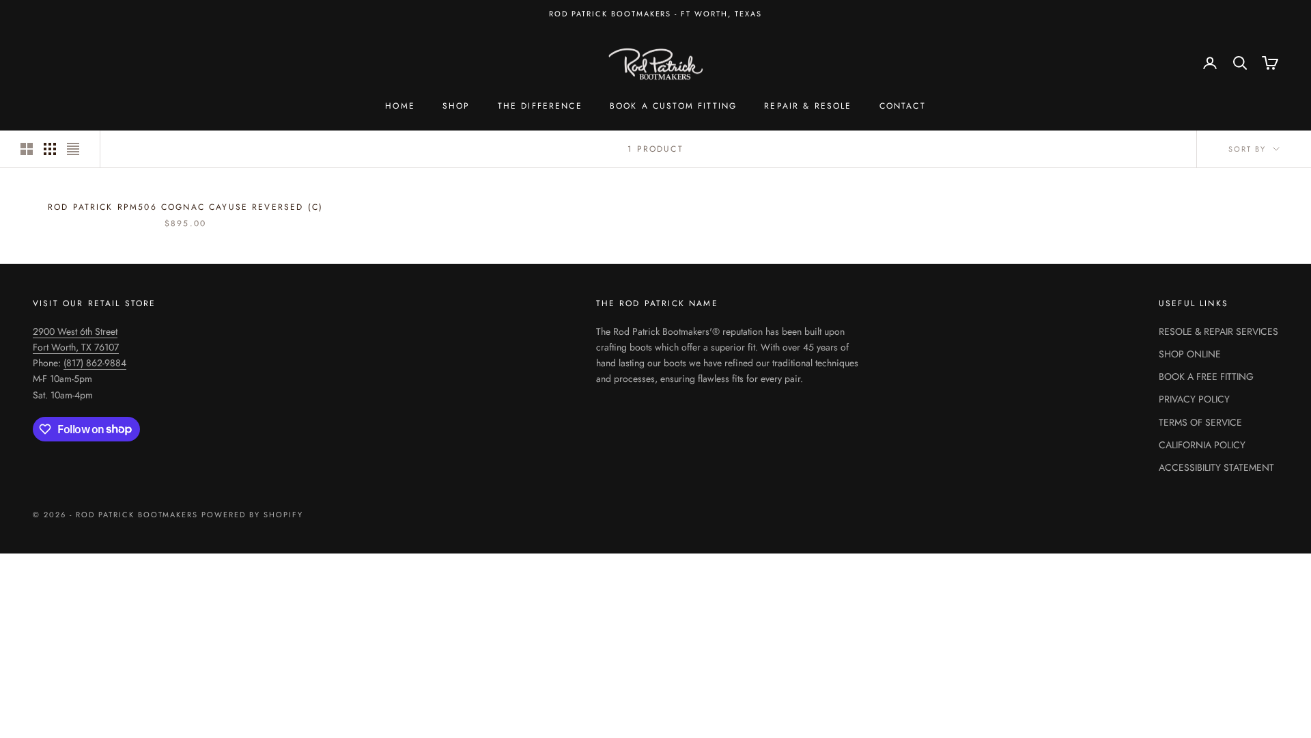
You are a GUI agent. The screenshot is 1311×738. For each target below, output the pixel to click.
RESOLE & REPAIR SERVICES (1218, 331)
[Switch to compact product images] (73, 149)
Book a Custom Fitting (673, 106)
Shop (456, 106)
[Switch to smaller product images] (50, 149)
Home (400, 106)
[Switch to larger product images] (26, 149)
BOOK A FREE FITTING (1206, 376)
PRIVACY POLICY (1194, 399)
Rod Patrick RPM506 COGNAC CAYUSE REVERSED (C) (185, 207)
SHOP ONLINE (1190, 354)
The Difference (540, 106)
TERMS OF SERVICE (1200, 422)
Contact (902, 106)
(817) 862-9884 (95, 363)
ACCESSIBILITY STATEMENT (1216, 467)
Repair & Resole (807, 106)
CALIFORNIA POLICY (1202, 445)
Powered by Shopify (252, 514)
